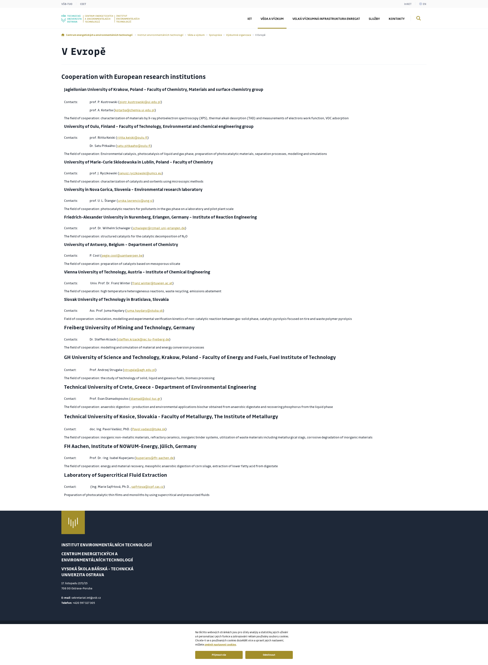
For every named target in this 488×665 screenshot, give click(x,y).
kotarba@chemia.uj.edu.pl (135, 110)
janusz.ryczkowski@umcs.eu (140, 173)
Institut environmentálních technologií (160, 34)
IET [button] (249, 19)
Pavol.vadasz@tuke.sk (148, 429)
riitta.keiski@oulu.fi (132, 137)
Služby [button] (374, 19)
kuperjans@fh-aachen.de (155, 458)
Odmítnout (269, 654)
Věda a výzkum (196, 34)
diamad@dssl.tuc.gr (146, 399)
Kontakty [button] (397, 19)
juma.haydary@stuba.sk (145, 310)
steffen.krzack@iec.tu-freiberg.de (143, 339)
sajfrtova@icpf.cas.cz (147, 487)
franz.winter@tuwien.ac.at (152, 283)
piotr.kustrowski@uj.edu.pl (140, 102)
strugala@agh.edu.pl (139, 370)
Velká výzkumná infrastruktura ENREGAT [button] (326, 19)
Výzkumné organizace (238, 34)
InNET (408, 4)
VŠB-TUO (66, 4)
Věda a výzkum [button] (272, 19)
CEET (83, 4)
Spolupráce (215, 34)
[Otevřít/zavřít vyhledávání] (418, 19)
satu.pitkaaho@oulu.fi (134, 146)
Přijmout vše (219, 654)
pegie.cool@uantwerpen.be (122, 255)
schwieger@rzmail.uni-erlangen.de (159, 228)
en (424, 4)
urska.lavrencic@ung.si (135, 201)
